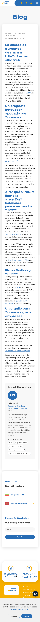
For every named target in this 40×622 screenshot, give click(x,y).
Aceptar (27, 616)
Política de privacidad (20, 609)
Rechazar (13, 616)
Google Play (23, 260)
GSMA (28, 93)
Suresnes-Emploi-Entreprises (17, 351)
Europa (16, 287)
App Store (12, 260)
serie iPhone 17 (11, 161)
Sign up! (20, 537)
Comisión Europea (13, 234)
